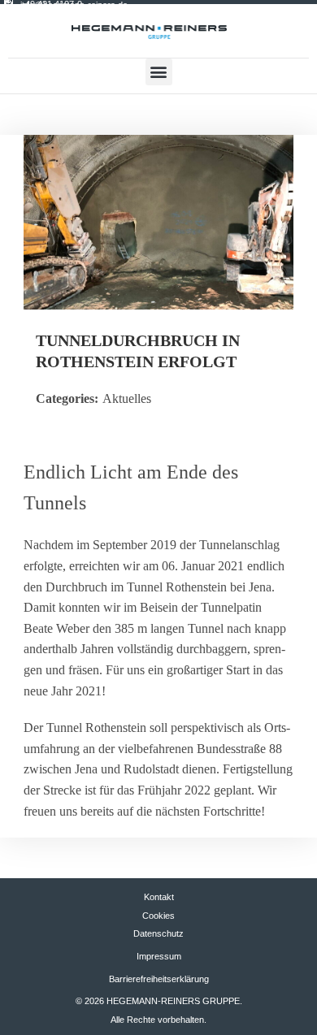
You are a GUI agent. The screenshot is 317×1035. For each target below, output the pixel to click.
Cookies (158, 915)
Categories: (67, 398)
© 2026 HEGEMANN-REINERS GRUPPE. (159, 1001)
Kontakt (159, 897)
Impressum (159, 956)
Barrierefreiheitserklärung (159, 979)
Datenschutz (158, 933)
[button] (158, 71)
